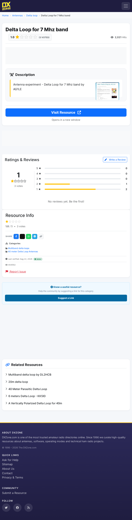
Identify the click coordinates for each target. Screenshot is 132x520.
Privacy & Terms (12, 477)
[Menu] (126, 6)
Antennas (17, 15)
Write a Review (117, 159)
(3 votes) (44, 37)
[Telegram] (34, 236)
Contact (7, 473)
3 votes (21, 226)
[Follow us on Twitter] (6, 508)
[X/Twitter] (22, 236)
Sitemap (7, 464)
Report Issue (17, 271)
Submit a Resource (14, 493)
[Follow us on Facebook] (17, 508)
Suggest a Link (66, 298)
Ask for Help (10, 460)
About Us (8, 468)
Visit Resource (63, 112)
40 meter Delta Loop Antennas (23, 251)
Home (5, 15)
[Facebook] (16, 236)
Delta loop (31, 15)
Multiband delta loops (18, 248)
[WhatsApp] (28, 236)
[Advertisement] (66, 55)
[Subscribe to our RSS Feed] (28, 508)
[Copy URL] (40, 236)
